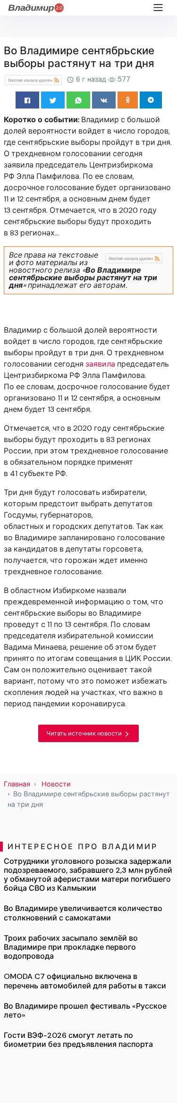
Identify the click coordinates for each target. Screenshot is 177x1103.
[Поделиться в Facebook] (27, 100)
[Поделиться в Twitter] (53, 100)
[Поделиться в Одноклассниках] (128, 100)
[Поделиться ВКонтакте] (104, 100)
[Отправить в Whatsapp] (78, 100)
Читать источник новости (84, 733)
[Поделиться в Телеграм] (151, 100)
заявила (100, 364)
